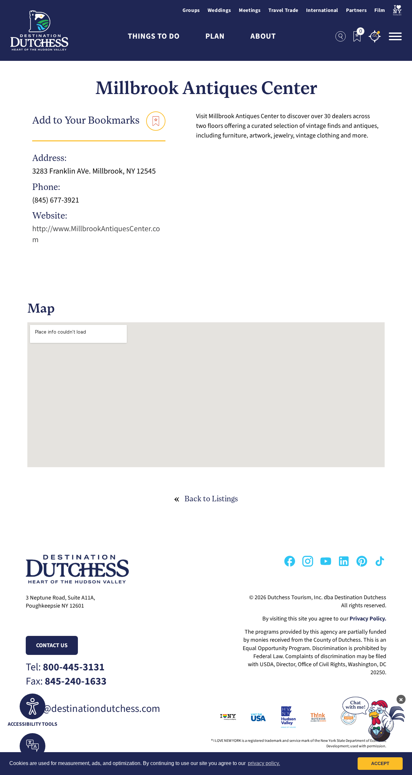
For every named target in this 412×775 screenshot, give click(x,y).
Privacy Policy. (368, 619)
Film (379, 10)
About (263, 36)
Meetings (250, 10)
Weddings (219, 10)
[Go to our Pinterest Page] (361, 561)
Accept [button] (380, 763)
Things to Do (154, 36)
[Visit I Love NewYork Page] (397, 10)
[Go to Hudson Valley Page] (281, 717)
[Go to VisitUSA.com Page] (251, 717)
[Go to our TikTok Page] (379, 561)
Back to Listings (211, 499)
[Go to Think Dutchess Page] (311, 717)
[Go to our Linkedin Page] (343, 561)
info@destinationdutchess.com (93, 709)
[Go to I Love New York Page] (221, 717)
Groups (191, 10)
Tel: (65, 667)
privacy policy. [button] (264, 763)
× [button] (401, 699)
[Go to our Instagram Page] (307, 561)
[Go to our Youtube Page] (325, 561)
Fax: (66, 681)
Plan (215, 36)
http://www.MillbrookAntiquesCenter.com (96, 234)
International (322, 10)
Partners (356, 10)
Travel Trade (283, 10)
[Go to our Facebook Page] (289, 561)
